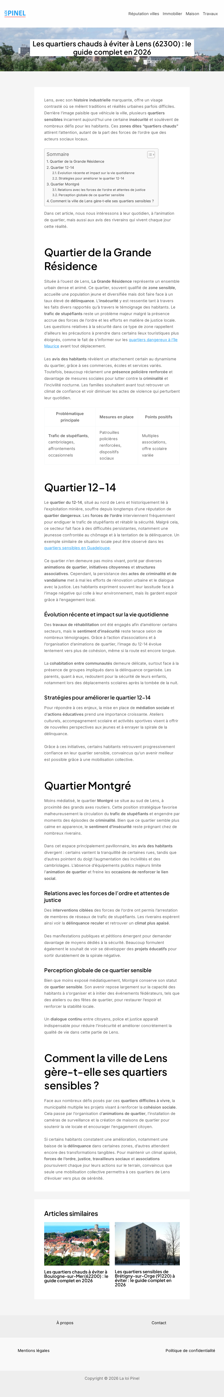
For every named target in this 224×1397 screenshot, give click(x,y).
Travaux (210, 13)
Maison (192, 13)
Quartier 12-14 (62, 167)
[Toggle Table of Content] (149, 154)
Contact (159, 1322)
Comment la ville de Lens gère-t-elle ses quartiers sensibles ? (102, 201)
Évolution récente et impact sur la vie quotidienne (96, 173)
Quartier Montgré (65, 184)
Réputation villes (143, 13)
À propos (65, 1322)
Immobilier (172, 13)
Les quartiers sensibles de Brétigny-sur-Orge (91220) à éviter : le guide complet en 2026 (145, 1278)
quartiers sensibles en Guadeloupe (77, 548)
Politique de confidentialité (190, 1350)
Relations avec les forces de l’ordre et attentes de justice (101, 190)
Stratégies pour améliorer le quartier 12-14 (91, 178)
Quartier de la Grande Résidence (77, 161)
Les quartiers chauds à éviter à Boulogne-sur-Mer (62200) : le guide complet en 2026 (76, 1276)
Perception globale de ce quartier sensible (91, 195)
